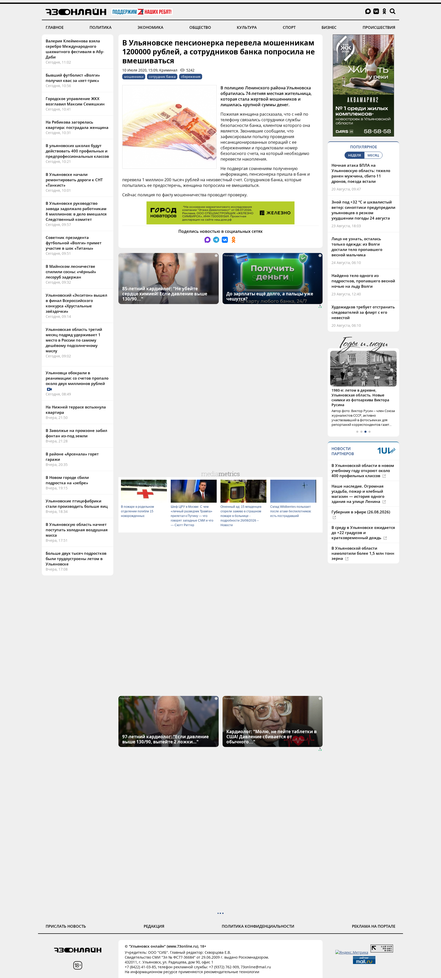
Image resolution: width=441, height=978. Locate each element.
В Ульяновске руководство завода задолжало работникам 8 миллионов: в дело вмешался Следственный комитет (76, 211)
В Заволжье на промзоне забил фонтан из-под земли (76, 433)
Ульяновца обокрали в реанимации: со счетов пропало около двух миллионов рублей (77, 378)
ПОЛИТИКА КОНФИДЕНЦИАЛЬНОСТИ (258, 926)
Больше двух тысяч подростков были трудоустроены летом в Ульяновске (76, 558)
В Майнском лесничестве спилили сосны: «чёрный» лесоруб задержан (71, 272)
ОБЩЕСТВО (200, 27)
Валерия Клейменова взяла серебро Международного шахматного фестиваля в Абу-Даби (75, 48)
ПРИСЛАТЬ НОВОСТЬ (66, 926)
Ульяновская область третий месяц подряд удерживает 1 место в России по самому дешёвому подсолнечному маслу (74, 340)
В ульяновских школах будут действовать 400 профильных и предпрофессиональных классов (77, 151)
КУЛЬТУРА (247, 27)
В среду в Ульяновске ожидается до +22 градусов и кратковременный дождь (363, 532)
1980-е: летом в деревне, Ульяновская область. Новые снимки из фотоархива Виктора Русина (360, 397)
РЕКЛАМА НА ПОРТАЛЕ (373, 926)
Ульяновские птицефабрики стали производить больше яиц (77, 503)
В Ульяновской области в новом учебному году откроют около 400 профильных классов (363, 470)
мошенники (133, 76)
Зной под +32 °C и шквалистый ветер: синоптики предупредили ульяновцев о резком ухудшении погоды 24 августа (363, 210)
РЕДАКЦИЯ (154, 926)
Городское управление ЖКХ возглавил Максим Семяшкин (75, 101)
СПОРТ (289, 27)
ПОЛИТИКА (101, 27)
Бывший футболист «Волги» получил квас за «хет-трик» (73, 78)
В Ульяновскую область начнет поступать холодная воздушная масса (77, 530)
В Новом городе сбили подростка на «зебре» (67, 480)
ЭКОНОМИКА (150, 27)
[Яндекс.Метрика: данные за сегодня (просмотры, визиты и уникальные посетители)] (351, 952)
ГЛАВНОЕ (55, 27)
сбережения (190, 76)
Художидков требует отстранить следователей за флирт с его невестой (363, 312)
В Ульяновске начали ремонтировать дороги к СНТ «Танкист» (74, 180)
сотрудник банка (162, 76)
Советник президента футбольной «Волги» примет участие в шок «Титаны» (74, 243)
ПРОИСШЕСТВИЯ (379, 27)
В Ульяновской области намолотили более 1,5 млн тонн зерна (363, 553)
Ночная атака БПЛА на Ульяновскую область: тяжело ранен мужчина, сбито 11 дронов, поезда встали (361, 173)
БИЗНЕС (329, 27)
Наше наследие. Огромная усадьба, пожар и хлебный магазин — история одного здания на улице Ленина (358, 494)
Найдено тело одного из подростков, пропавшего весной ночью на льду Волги (363, 281)
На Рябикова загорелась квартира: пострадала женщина (77, 124)
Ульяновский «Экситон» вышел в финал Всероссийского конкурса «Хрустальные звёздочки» (76, 303)
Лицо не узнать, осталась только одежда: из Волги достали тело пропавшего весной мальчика (357, 246)
